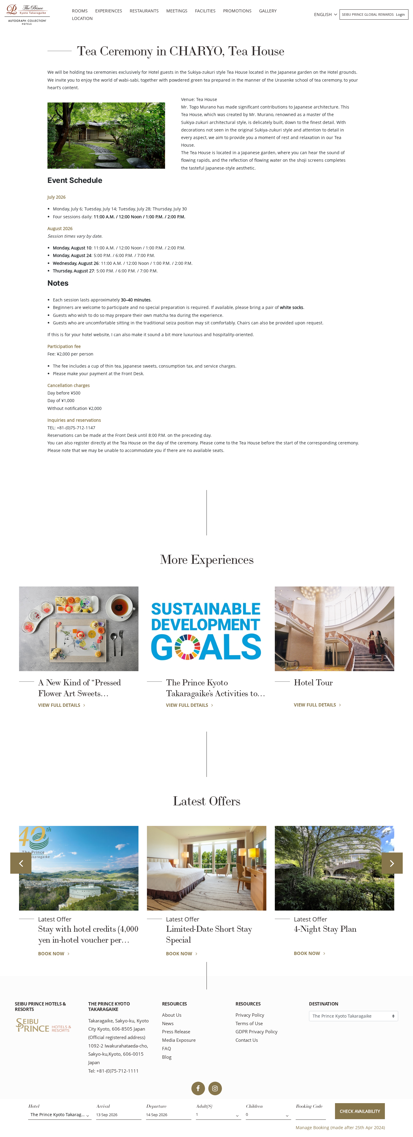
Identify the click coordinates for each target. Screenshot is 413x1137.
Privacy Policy (250, 1015)
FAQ (166, 1048)
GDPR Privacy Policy (257, 1031)
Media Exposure (179, 1040)
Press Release (176, 1031)
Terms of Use (249, 1023)
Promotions (237, 11)
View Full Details (59, 705)
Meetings (176, 11)
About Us (171, 1015)
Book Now (52, 953)
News (168, 1023)
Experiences (108, 11)
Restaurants (144, 11)
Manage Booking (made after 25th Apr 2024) (340, 1127)
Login (400, 14)
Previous (20, 863)
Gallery (268, 11)
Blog (166, 1057)
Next (392, 863)
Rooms (80, 11)
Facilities (205, 11)
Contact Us (247, 1040)
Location (82, 18)
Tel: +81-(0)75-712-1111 (113, 1071)
